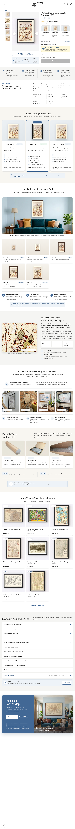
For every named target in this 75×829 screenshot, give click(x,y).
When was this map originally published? (14, 629)
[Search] (64, 4)
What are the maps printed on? (11, 647)
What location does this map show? (13, 624)
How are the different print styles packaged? (15, 660)
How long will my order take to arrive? (13, 656)
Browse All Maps (23, 716)
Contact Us (67, 682)
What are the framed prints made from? (13, 651)
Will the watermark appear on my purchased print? (16, 642)
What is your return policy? (10, 669)
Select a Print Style (55, 61)
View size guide (67, 41)
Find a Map (12, 716)
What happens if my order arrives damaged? (15, 665)
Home (6, 10)
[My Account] (67, 4)
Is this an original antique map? (11, 638)
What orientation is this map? (11, 633)
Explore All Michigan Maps (37, 605)
